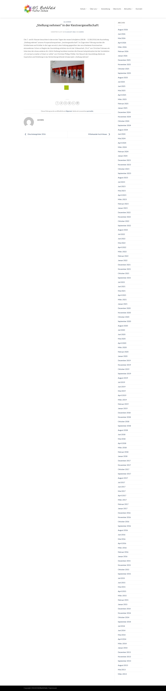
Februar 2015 (123, 600)
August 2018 (123, 430)
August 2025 (123, 77)
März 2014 (122, 643)
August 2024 (123, 130)
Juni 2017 (121, 487)
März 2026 (122, 47)
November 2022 (124, 217)
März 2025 (122, 99)
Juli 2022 (121, 234)
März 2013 (122, 674)
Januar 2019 (122, 408)
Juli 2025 (121, 82)
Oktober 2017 (123, 469)
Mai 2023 (121, 191)
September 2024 (124, 125)
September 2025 (124, 73)
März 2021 (122, 299)
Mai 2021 (121, 291)
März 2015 (122, 595)
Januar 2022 (122, 260)
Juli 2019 (121, 382)
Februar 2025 (123, 103)
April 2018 (122, 443)
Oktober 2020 (123, 317)
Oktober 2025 (123, 69)
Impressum (53, 688)
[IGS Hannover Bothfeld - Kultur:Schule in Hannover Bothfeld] (39, 9)
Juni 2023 (121, 186)
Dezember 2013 (124, 652)
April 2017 (122, 495)
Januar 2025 (122, 108)
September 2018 (124, 426)
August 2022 (123, 230)
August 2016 (123, 530)
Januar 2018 (122, 456)
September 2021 (124, 278)
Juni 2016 (121, 535)
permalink (90, 111)
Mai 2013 (121, 669)
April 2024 (122, 143)
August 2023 (123, 177)
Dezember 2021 (124, 265)
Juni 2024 (121, 134)
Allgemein (67, 22)
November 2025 (124, 64)
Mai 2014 (121, 635)
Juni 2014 (121, 630)
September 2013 (124, 661)
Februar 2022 (123, 256)
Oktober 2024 (123, 121)
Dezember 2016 (124, 513)
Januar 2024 (122, 156)
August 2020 (123, 326)
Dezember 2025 (124, 60)
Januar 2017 (122, 508)
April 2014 (122, 639)
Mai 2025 (121, 90)
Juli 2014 (121, 626)
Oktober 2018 (123, 421)
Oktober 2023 (123, 169)
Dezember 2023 (124, 160)
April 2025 (122, 95)
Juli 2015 (121, 578)
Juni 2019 (121, 386)
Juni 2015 (121, 582)
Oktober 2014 (123, 617)
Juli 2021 (121, 282)
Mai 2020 (121, 339)
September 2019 (124, 373)
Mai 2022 (121, 243)
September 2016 (124, 526)
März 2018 (122, 447)
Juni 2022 (121, 238)
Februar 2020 (123, 352)
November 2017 (124, 465)
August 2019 (123, 378)
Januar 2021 (122, 304)
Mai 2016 (121, 539)
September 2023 (124, 173)
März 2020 (122, 347)
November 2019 (124, 365)
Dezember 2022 (124, 212)
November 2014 (124, 613)
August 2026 (123, 29)
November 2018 (124, 417)
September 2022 (124, 225)
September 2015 (124, 574)
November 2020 (124, 312)
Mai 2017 (121, 491)
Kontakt (139, 9)
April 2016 (122, 543)
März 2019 (122, 400)
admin (81, 32)
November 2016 (124, 517)
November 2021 (124, 269)
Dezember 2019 (124, 360)
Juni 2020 (121, 334)
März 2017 (122, 500)
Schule (82, 9)
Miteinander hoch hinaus (97, 134)
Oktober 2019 (123, 369)
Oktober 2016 (123, 521)
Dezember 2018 (124, 413)
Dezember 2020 (124, 308)
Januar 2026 (122, 56)
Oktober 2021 (123, 273)
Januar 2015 (122, 604)
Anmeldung (105, 9)
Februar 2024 (123, 151)
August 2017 (123, 478)
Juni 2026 (121, 34)
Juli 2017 (121, 482)
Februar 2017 (123, 504)
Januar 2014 (122, 648)
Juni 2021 (121, 286)
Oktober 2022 (123, 221)
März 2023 (122, 199)
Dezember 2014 (124, 609)
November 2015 (124, 565)
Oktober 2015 (123, 569)
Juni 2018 (121, 434)
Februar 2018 (123, 452)
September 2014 (124, 622)
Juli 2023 (121, 182)
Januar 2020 (122, 356)
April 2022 (122, 247)
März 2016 (122, 548)
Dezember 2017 (124, 461)
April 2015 (122, 591)
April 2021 (122, 295)
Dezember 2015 (124, 561)
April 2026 (122, 43)
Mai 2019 (121, 391)
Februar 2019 (123, 404)
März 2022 (122, 251)
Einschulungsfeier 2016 (36, 134)
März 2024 (122, 147)
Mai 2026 (121, 38)
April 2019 (122, 395)
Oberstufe (117, 9)
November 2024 (124, 117)
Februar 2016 (123, 552)
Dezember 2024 (124, 112)
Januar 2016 (122, 556)
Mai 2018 (121, 439)
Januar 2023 (122, 208)
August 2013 (123, 665)
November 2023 (124, 164)
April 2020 (122, 343)
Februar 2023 (123, 204)
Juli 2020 (121, 330)
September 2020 (124, 321)
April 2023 (122, 195)
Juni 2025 (121, 86)
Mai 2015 (121, 587)
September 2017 (124, 474)
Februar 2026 (123, 51)
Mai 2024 (121, 138)
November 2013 (124, 656)
